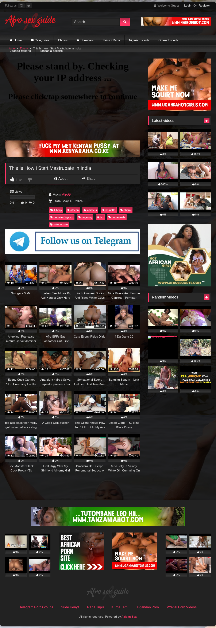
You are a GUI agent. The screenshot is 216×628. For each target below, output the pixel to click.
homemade (118, 217)
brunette (110, 210)
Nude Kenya (70, 607)
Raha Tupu (95, 607)
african (74, 210)
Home (18, 40)
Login (188, 5)
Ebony (58, 210)
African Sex (129, 616)
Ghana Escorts (168, 40)
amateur (92, 210)
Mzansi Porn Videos (181, 607)
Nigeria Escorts (139, 40)
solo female (61, 224)
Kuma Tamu (120, 607)
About (62, 178)
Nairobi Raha (111, 40)
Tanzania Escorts (51, 50)
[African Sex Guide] (33, 21)
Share (91, 178)
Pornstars (87, 40)
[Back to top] (203, 615)
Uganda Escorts (20, 50)
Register (204, 5)
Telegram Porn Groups (36, 607)
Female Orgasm (63, 217)
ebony (127, 210)
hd (101, 217)
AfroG (66, 194)
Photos (63, 40)
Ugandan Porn (148, 607)
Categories (42, 40)
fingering (87, 217)
